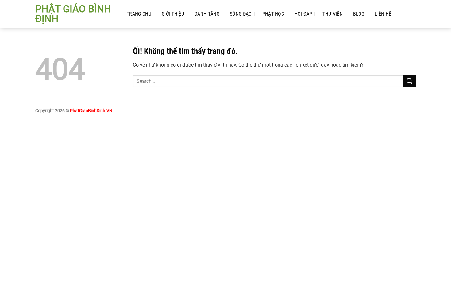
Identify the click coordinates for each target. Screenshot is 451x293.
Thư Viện (332, 14)
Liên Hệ (383, 14)
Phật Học (273, 14)
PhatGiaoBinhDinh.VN (91, 110)
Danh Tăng (207, 14)
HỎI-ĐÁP (303, 14)
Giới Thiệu (173, 14)
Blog (358, 14)
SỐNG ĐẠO (241, 14)
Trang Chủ (139, 14)
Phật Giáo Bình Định (73, 14)
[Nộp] (409, 81)
